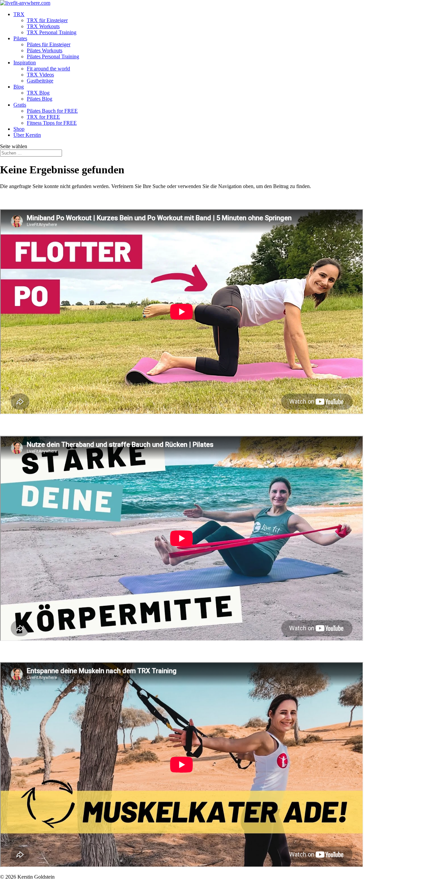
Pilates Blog (39, 99)
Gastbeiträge (40, 80)
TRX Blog (38, 93)
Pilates (20, 38)
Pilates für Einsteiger (48, 44)
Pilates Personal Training (53, 56)
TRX (18, 14)
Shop (18, 129)
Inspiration (24, 62)
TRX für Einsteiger (47, 20)
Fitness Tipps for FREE (52, 123)
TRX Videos (40, 74)
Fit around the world (48, 68)
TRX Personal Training (51, 32)
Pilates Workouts (44, 50)
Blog (18, 87)
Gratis (19, 105)
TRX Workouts (43, 26)
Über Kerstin (27, 135)
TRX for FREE (43, 117)
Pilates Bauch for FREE (52, 111)
